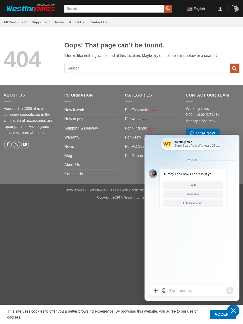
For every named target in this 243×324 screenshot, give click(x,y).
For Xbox (136, 119)
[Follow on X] (16, 144)
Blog (68, 156)
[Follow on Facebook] (8, 144)
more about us (33, 133)
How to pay (73, 119)
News (59, 22)
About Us (76, 22)
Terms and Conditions (130, 190)
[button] (220, 9)
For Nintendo (139, 128)
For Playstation (141, 110)
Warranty (71, 137)
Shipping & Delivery (81, 128)
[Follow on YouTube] (25, 144)
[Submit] (168, 9)
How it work (74, 110)
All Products (13, 22)
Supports (39, 22)
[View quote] (235, 9)
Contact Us (98, 22)
